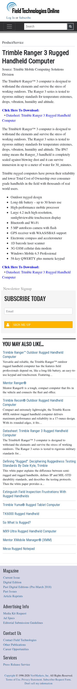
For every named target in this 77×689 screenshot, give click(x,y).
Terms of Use (13, 679)
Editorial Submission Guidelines (23, 623)
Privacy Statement (32, 679)
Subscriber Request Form (57, 679)
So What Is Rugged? (17, 522)
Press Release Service (16, 664)
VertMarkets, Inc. (39, 675)
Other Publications (14, 645)
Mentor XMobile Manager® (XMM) (27, 540)
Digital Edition (12, 582)
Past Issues (10, 591)
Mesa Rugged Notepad (19, 548)
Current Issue (11, 577)
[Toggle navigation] (9, 26)
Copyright (9, 675)
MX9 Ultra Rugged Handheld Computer (29, 531)
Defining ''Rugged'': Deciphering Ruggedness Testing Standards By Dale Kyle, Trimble (39, 463)
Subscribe (25, 18)
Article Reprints (13, 596)
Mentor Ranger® (14, 383)
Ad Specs (9, 618)
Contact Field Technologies (20, 640)
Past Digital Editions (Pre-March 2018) (27, 587)
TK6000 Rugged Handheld (21, 514)
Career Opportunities (16, 649)
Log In (11, 18)
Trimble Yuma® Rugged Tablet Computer (31, 505)
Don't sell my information (38, 683)
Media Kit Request (14, 613)
